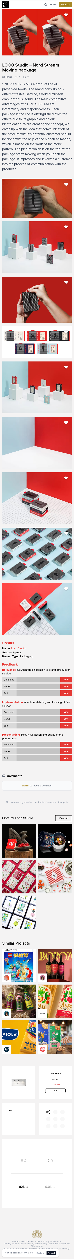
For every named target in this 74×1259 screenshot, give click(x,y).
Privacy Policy (10, 1243)
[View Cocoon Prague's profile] (42, 1013)
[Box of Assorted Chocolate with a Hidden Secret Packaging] (55, 841)
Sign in (53, 4)
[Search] (45, 4)
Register (65, 4)
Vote (66, 679)
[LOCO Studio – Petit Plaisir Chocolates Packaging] (55, 876)
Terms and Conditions (59, 1243)
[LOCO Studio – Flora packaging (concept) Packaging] (19, 912)
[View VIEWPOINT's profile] (6, 1049)
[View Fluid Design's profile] (6, 977)
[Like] (66, 15)
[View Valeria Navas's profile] (42, 977)
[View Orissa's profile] (6, 1013)
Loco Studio (18, 648)
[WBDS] (48, 1112)
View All (63, 818)
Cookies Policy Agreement (32, 1243)
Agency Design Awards (15, 1248)
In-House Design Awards (40, 1248)
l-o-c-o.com (55, 1084)
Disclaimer (37, 1246)
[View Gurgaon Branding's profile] (42, 1049)
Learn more (27, 1252)
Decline (40, 1253)
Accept (51, 1253)
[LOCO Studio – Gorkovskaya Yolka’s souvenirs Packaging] (19, 876)
